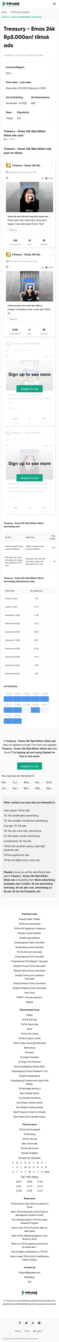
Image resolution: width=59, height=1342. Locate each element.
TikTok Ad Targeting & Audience (29, 928)
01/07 (40, 1190)
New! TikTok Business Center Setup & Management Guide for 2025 (29, 1213)
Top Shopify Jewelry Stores (29, 1102)
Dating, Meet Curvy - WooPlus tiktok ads (40, 788)
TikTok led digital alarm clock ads (22, 860)
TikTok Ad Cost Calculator (29, 951)
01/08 (29, 1190)
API (29, 1281)
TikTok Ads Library (29, 1033)
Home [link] (4, 12)
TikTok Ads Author (30, 1148)
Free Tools (29, 992)
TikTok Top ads (29, 1138)
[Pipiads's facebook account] (20, 1323)
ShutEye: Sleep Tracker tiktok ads (51, 782)
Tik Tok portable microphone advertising (26, 820)
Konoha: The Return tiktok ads (7, 782)
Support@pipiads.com (29, 1272)
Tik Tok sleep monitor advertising (22, 836)
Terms (27, 1331)
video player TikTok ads (17, 810)
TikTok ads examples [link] (20, 12)
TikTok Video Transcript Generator (29, 1043)
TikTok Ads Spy (29, 1019)
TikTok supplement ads (16, 855)
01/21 (19, 1186)
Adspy (29, 1014)
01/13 (29, 1186)
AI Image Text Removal (29, 1061)
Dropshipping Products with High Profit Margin (29, 1082)
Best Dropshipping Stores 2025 (29, 1066)
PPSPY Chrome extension (30, 997)
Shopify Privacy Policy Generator (29, 965)
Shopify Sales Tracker (29, 919)
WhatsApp (29, 1277)
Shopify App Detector (29, 937)
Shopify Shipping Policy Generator (29, 988)
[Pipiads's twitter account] (26, 1323)
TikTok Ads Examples (29, 1129)
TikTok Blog (29, 1134)
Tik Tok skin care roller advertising (22, 830)
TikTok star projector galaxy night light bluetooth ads (24, 848)
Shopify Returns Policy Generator (29, 983)
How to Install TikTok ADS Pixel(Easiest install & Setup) (29, 1258)
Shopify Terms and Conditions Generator (29, 977)
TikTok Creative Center (29, 1038)
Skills (29, 1028)
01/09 (19, 1190)
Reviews (29, 1052)
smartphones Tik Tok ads (17, 841)
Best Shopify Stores (29, 1093)
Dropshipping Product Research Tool (30, 1071)
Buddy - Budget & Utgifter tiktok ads (29, 788)
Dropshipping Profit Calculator (29, 956)
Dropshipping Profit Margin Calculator (29, 961)
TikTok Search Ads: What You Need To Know (30, 1205)
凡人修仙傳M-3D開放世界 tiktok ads (18, 782)
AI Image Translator (29, 1057)
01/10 (40, 1186)
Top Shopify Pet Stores (29, 1097)
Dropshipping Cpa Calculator (29, 947)
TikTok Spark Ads (29, 1024)
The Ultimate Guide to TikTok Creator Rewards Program (29, 1221)
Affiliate (29, 1002)
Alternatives (29, 1047)
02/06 (29, 1181)
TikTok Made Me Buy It (29, 1088)
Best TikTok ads (29, 1143)
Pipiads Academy (29, 1152)
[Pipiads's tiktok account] (33, 1323)
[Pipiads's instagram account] (39, 1323)
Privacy (18, 1331)
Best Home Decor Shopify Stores (29, 1116)
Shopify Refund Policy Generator (30, 970)
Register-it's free (29, 389)
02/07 (19, 1181)
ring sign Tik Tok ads (15, 825)
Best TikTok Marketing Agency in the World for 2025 (29, 1237)
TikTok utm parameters (29, 923)
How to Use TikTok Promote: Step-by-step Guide (29, 1229)
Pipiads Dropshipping (29, 1075)
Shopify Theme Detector (29, 933)
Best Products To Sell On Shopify (29, 1112)
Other (46, 1171)
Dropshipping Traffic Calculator (29, 942)
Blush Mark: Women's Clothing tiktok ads (29, 782)
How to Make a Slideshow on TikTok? (29, 1251)
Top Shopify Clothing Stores (29, 1107)
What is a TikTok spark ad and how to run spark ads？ (29, 1245)
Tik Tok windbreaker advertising (21, 815)
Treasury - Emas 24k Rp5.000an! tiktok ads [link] (21, 16)
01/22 (40, 1181)
